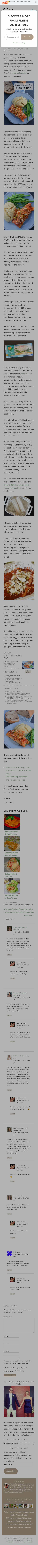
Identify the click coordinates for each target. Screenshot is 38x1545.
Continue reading (19, 43)
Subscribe (27, 37)
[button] (19, 2)
